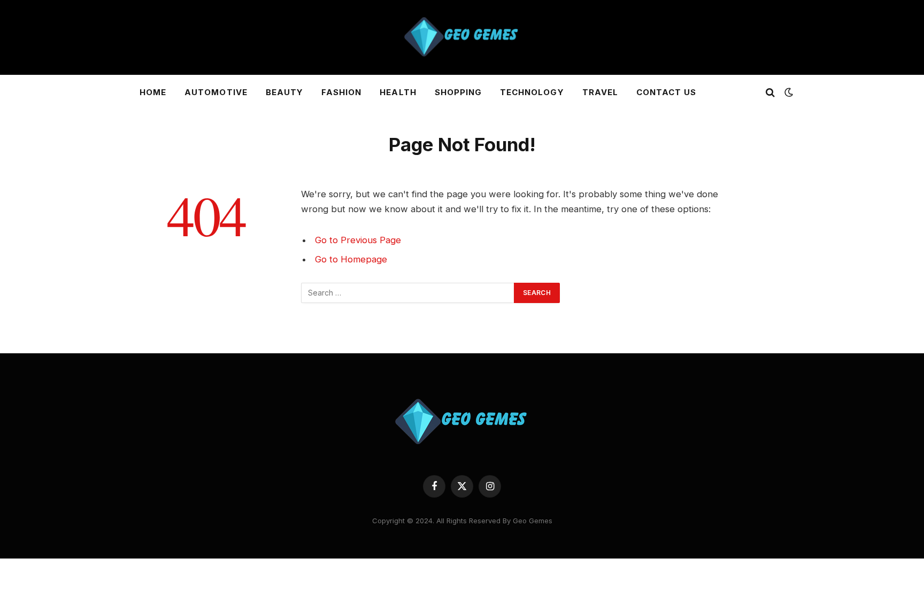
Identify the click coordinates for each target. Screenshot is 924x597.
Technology (532, 92)
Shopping (458, 92)
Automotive (216, 92)
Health (398, 92)
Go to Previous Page (358, 240)
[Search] (770, 93)
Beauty (284, 92)
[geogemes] (462, 37)
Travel (600, 92)
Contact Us (666, 92)
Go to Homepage (351, 259)
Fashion (341, 92)
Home (153, 92)
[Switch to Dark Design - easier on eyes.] (788, 92)
